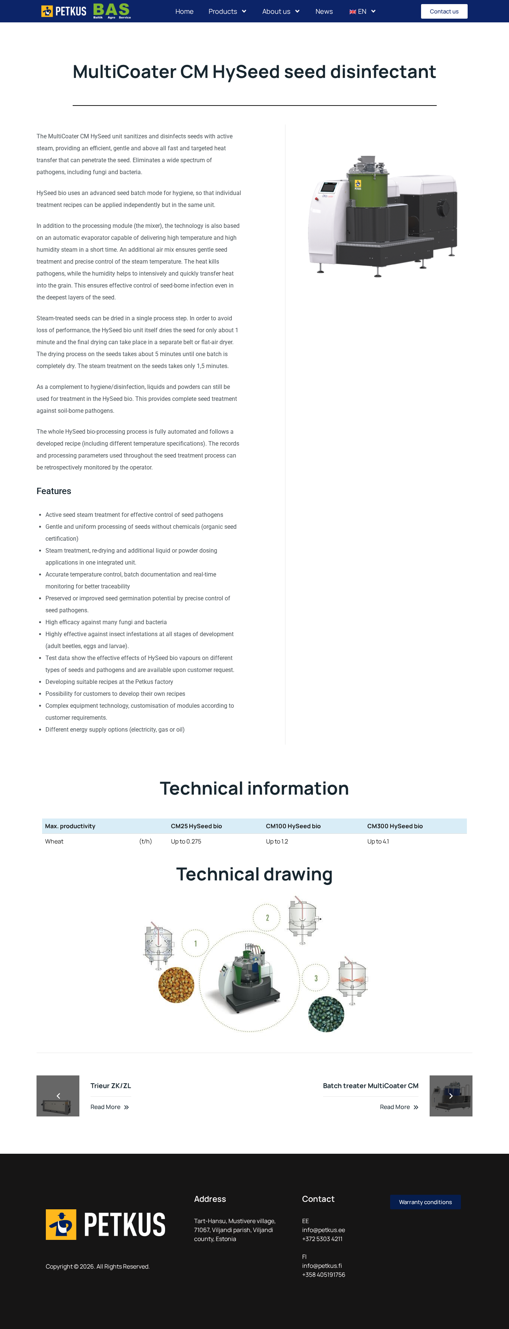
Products (223, 11)
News (324, 11)
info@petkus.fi (322, 1266)
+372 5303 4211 (322, 1239)
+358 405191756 (323, 1274)
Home (185, 11)
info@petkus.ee (323, 1230)
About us (276, 11)
